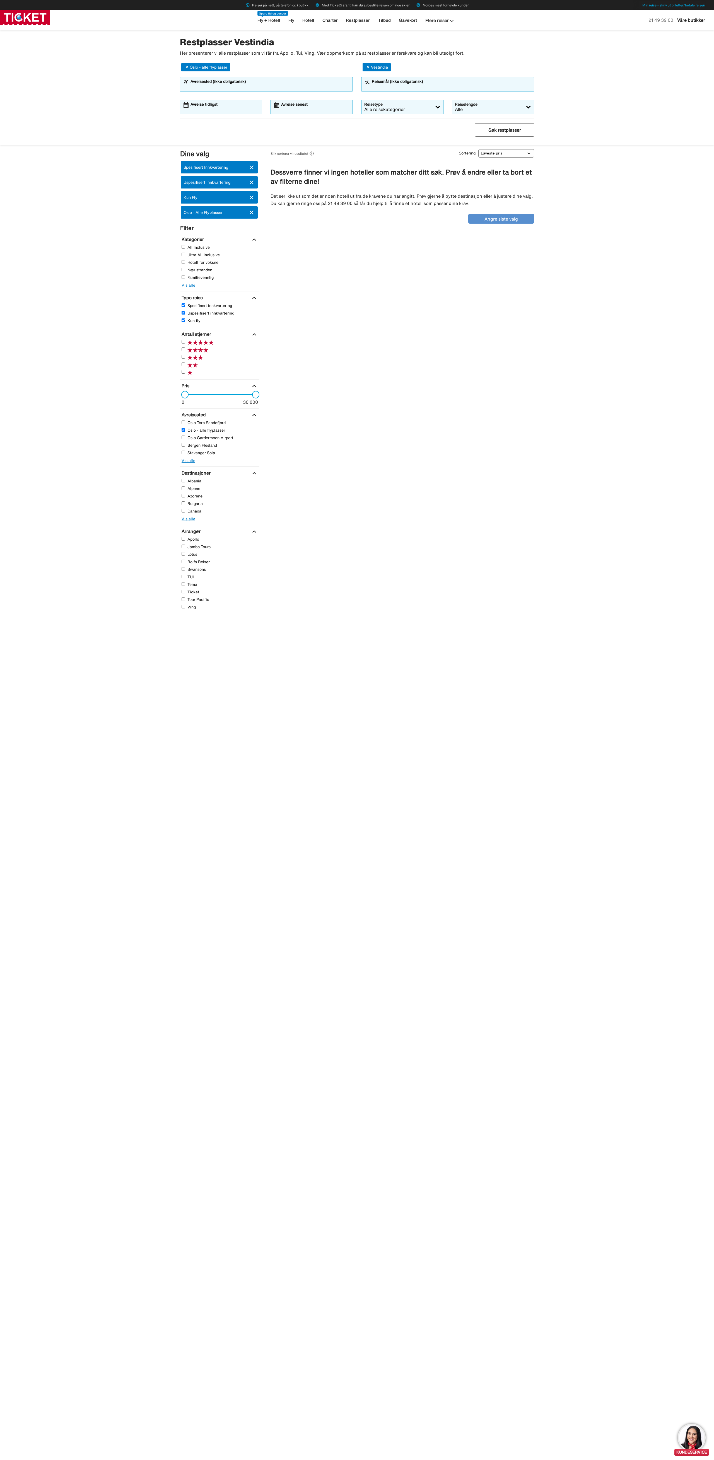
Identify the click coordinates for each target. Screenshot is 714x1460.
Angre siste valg (501, 219)
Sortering (467, 153)
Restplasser (358, 20)
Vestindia (379, 67)
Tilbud (384, 20)
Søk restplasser (504, 130)
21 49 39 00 (661, 20)
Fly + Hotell (268, 20)
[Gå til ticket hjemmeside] (25, 17)
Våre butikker (691, 20)
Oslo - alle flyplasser (208, 67)
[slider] (183, 395)
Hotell (308, 20)
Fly (291, 20)
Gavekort (408, 20)
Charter (330, 20)
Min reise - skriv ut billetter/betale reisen (673, 5)
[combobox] (270, 86)
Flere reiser (440, 21)
